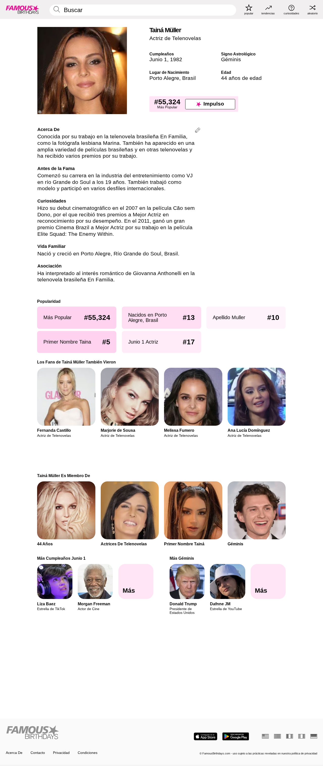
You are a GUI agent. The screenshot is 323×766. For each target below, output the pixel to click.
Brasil (189, 78)
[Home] (82, 732)
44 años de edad (241, 78)
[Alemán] (313, 736)
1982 (176, 59)
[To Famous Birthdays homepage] (22, 9)
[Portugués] (277, 736)
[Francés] (289, 736)
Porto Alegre (164, 78)
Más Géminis (182, 558)
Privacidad (61, 753)
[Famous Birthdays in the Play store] (235, 736)
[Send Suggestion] (197, 131)
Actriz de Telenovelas (175, 38)
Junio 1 (158, 59)
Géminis (231, 59)
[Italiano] (301, 736)
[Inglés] (265, 736)
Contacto (38, 753)
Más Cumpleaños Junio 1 (61, 558)
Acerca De (14, 753)
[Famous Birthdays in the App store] (205, 736)
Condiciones (87, 753)
